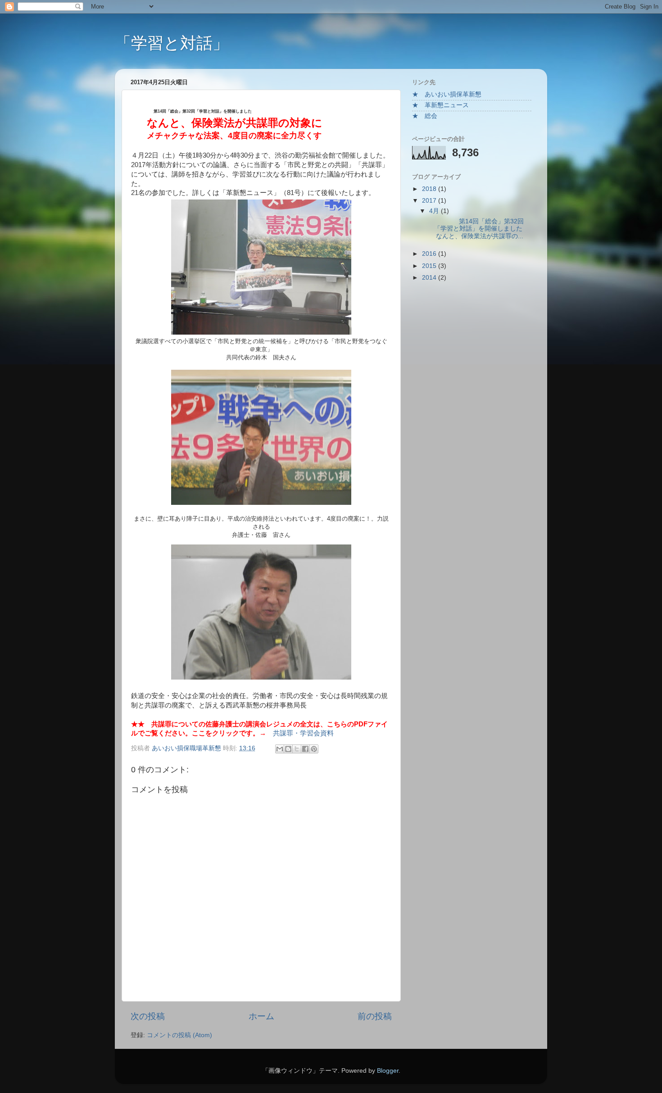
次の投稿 (148, 1016)
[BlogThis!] (288, 748)
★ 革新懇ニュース (440, 105)
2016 (430, 253)
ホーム (261, 1016)
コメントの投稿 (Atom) (179, 1035)
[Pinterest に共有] (313, 748)
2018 (430, 189)
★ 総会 (424, 116)
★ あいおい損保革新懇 (446, 94)
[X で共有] (296, 748)
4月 (435, 211)
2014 (430, 277)
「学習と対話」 (172, 43)
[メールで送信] (279, 748)
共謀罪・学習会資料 (303, 733)
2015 (430, 266)
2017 (430, 200)
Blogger (388, 1070)
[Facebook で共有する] (305, 748)
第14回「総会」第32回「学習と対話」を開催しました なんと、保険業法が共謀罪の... (478, 228)
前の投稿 (375, 1016)
